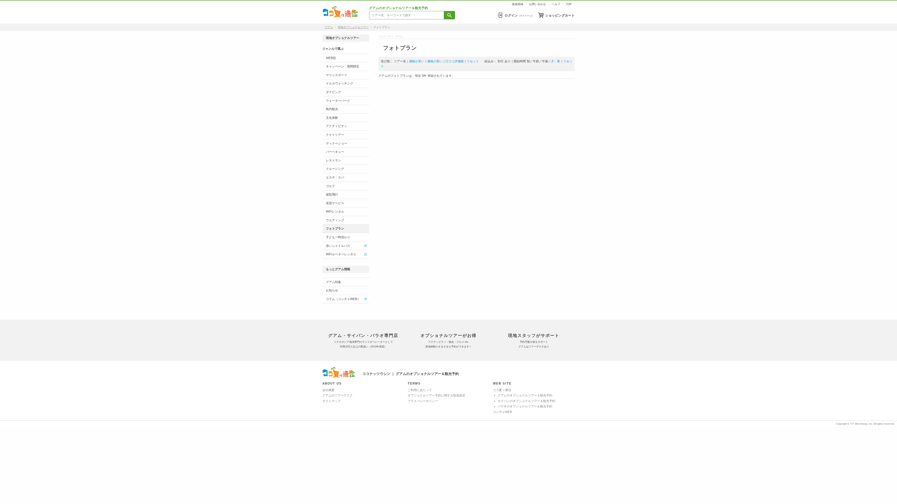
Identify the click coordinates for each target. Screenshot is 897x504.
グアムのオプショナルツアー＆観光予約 (525, 395)
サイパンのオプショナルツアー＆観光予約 (526, 401)
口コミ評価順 (454, 61)
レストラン (333, 160)
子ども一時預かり (338, 237)
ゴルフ (330, 186)
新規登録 (517, 4)
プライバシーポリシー (423, 401)
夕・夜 (555, 61)
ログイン (519, 15)
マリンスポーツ (336, 75)
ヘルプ (556, 4)
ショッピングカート (560, 15)
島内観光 (332, 109)
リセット (473, 61)
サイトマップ (331, 401)
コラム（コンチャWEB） (343, 299)
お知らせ (332, 290)
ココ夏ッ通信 (502, 390)
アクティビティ (336, 126)
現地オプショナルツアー (353, 27)
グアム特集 (333, 282)
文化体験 (332, 117)
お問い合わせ (537, 4)
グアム (329, 27)
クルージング (335, 169)
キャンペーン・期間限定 (342, 66)
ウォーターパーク (338, 100)
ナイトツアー (335, 134)
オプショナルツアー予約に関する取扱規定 (436, 395)
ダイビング (333, 92)
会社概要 (328, 390)
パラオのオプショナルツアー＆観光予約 (525, 406)
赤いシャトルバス (338, 246)
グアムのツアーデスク (337, 395)
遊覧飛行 (332, 194)
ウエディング (335, 220)
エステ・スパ (335, 177)
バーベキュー (335, 152)
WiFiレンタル (335, 211)
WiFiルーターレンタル (341, 254)
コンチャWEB (502, 412)
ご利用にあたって (420, 390)
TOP (569, 4)
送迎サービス (335, 203)
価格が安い (416, 61)
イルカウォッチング (339, 83)
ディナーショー (336, 143)
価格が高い (434, 61)
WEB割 (331, 58)
